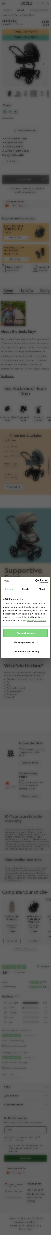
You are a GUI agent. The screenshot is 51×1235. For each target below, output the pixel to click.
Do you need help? (13, 3)
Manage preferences (24, 642)
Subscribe (25, 1158)
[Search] (37, 3)
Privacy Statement (36, 620)
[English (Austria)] (6, 1184)
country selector (15, 1184)
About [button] (20, 10)
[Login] (42, 3)
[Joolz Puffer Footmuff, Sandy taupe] (12, 907)
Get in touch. (12, 270)
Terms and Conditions (31, 1218)
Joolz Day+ (15, 15)
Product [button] (7, 10)
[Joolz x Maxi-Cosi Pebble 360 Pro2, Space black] (33, 907)
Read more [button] (7, 376)
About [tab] (42, 589)
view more (13, 487)
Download (43, 270)
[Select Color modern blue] (4, 112)
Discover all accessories (25, 948)
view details (11, 941)
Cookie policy (32, 1226)
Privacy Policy (17, 1226)
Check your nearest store (25, 192)
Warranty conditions (25, 1222)
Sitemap (12, 1218)
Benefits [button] (27, 290)
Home (5, 15)
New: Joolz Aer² (11, 3)
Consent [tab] (9, 589)
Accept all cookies (26, 633)
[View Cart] (46, 3)
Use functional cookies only (25, 651)
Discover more (30, 763)
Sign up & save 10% (12, 3)
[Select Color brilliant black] (15, 112)
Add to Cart (15, 238)
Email (9, 1130)
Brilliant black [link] (28, 15)
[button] (7, 64)
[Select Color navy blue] (10, 112)
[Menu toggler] (4, 4)
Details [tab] (25, 589)
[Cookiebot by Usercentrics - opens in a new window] (36, 581)
